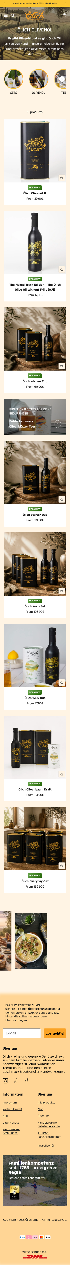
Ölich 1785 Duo (35, 698)
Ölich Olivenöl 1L (35, 193)
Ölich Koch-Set (35, 606)
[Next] (65, 3)
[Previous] (4, 3)
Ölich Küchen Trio (35, 381)
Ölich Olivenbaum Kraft (35, 789)
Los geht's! (54, 1033)
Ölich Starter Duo (35, 515)
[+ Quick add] (62, 178)
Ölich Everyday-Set (35, 881)
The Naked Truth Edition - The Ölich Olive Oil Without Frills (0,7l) (35, 287)
